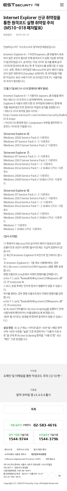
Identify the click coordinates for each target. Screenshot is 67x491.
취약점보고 (50, 459)
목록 (33, 409)
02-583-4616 (13, 477)
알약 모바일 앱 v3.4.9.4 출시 (33, 393)
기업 (36, 5)
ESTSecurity (18, 4)
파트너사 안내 (23, 449)
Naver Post (59, 476)
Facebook (45, 476)
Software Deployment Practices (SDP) (22, 459)
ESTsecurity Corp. (30, 483)
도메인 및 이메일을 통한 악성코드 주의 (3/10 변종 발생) (35, 374)
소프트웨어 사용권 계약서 (15, 454)
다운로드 (44, 137)
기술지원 (18, 437)
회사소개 (8, 449)
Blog (52, 476)
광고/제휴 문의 (40, 449)
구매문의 (33, 425)
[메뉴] (61, 4)
